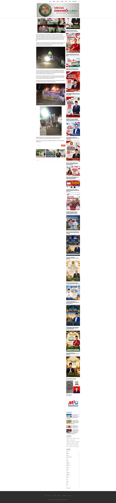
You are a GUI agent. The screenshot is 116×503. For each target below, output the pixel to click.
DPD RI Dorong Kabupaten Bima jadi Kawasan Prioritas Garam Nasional (75, 426)
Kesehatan (77, 441)
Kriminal (72, 443)
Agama (68, 438)
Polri (67, 479)
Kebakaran (73, 441)
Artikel (71, 438)
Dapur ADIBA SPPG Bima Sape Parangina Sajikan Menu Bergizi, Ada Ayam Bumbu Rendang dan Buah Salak (72, 422)
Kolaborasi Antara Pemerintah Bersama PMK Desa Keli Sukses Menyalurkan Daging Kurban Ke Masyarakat (50, 154)
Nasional (76, 443)
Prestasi (67, 481)
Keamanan (68, 441)
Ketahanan (68, 443)
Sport (70, 446)
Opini (67, 470)
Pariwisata (67, 472)
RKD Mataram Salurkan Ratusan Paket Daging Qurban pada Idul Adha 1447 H (40, 155)
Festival (68, 440)
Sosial (68, 446)
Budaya (78, 438)
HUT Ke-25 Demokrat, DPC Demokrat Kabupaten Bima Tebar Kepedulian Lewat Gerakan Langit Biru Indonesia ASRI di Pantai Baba (73, 416)
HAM (71, 440)
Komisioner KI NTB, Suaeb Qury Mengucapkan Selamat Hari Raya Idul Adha (60, 155)
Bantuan (74, 438)
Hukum (74, 440)
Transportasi (76, 446)
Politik (67, 477)
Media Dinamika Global (58, 499)
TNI (72, 446)
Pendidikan (68, 474)
